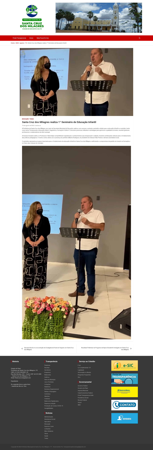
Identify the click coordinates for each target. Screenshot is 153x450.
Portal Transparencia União (86, 395)
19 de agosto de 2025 (28, 125)
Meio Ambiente (48, 431)
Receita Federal (82, 400)
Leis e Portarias (49, 382)
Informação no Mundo (84, 372)
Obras (46, 433)
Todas (31, 119)
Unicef (80, 402)
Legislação (81, 370)
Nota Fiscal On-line (43, 38)
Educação (25, 119)
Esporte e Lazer (49, 426)
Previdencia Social (83, 398)
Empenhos (47, 372)
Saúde (46, 436)
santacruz (38, 125)
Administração (48, 417)
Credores (47, 398)
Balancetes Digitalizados (51, 401)
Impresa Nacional (83, 390)
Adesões (47, 396)
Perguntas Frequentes (84, 375)
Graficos (46, 377)
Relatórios (47, 387)
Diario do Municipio (49, 379)
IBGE (79, 405)
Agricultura (47, 421)
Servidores (47, 370)
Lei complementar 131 (84, 367)
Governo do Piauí (83, 388)
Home (31, 38)
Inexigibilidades (48, 408)
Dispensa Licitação (49, 403)
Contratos (47, 394)
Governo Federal (82, 386)
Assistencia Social (49, 419)
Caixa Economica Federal (85, 393)
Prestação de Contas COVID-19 (53, 406)
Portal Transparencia (19, 38)
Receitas (46, 367)
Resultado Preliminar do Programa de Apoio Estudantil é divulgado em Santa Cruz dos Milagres (105, 348)
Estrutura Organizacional (51, 389)
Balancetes (47, 375)
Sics (79, 377)
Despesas (47, 365)
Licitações (47, 384)
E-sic (79, 365)
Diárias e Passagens (50, 391)
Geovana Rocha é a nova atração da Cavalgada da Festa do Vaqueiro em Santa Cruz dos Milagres (49, 348)
